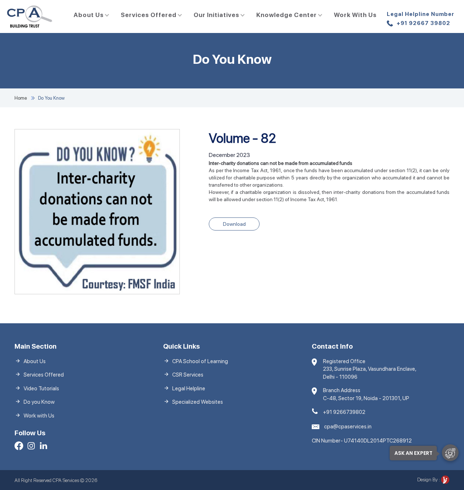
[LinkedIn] (43, 446)
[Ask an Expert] (450, 452)
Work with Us (355, 14)
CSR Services (187, 374)
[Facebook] (18, 446)
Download (234, 224)
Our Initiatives (216, 14)
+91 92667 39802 (420, 18)
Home (20, 98)
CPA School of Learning (200, 361)
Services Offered (149, 14)
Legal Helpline (188, 388)
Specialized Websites (197, 402)
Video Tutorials (41, 388)
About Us (89, 14)
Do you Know (39, 402)
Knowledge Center (286, 14)
